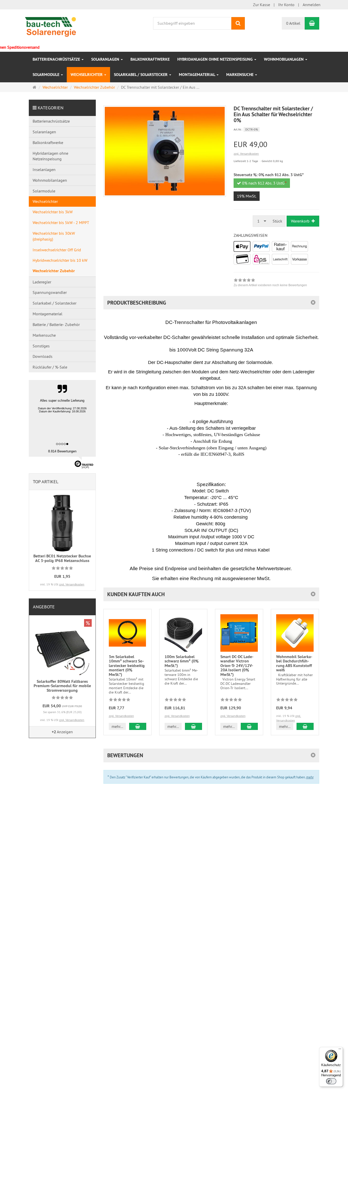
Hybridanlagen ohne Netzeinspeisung (215, 59)
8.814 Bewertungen (62, 451)
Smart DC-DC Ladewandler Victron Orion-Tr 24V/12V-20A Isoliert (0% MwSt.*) (236, 665)
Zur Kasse (261, 4)
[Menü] (340, 1050)
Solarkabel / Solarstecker (141, 74)
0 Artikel (293, 23)
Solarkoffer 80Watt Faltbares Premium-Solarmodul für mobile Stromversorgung (62, 686)
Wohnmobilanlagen (284, 59)
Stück (277, 221)
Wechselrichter (87, 74)
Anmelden (311, 4)
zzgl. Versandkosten (246, 153)
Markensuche (240, 74)
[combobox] (261, 221)
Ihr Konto (286, 4)
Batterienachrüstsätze (57, 59)
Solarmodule (46, 74)
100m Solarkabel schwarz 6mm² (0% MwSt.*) (181, 661)
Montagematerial (197, 74)
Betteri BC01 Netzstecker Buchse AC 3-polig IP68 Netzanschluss (62, 558)
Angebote (44, 607)
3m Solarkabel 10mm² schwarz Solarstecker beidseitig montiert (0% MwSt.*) (127, 665)
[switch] (331, 1081)
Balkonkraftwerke (150, 59)
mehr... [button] (117, 726)
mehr (310, 777)
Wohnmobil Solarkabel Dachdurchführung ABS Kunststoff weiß (294, 663)
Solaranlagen (105, 59)
